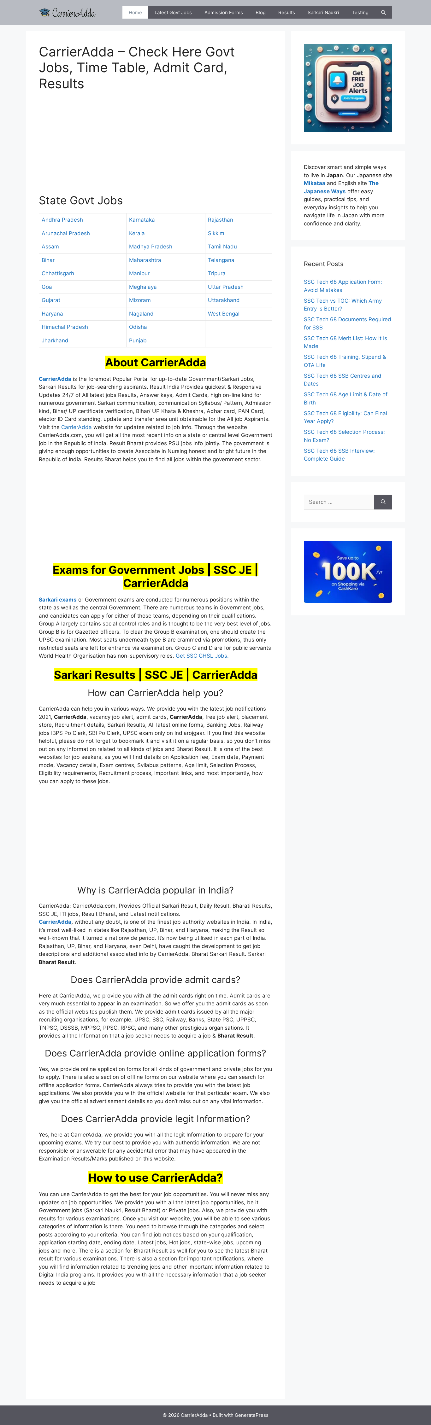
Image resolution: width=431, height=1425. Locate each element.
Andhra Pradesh (62, 220)
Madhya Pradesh (150, 246)
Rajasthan (220, 220)
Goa (47, 287)
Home (135, 12)
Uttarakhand (224, 300)
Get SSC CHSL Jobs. (202, 656)
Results (286, 12)
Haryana (52, 314)
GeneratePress (252, 1415)
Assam (50, 246)
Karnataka (142, 220)
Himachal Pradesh (65, 327)
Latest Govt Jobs (173, 12)
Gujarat (51, 300)
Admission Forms (223, 12)
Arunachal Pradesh (66, 233)
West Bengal (223, 314)
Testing (360, 12)
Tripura (217, 273)
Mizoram (140, 300)
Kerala (137, 233)
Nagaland (141, 314)
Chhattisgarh (58, 273)
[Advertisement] (155, 146)
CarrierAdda (76, 427)
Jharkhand (55, 340)
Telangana (221, 260)
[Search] (383, 502)
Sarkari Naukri (323, 12)
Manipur (139, 273)
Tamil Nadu (222, 246)
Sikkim (216, 233)
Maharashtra (145, 260)
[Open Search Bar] (383, 12)
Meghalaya (143, 287)
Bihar (48, 260)
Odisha (138, 327)
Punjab (138, 340)
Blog (261, 12)
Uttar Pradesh (226, 287)
